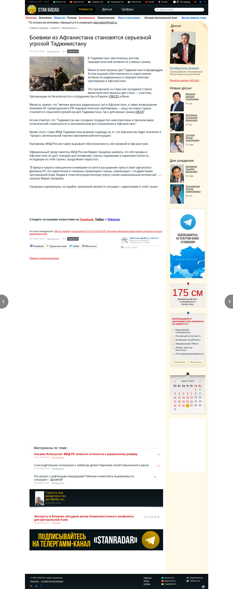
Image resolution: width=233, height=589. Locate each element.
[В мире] (158, 477)
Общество (60, 17)
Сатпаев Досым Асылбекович (192, 138)
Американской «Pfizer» (187, 344)
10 (175, 397)
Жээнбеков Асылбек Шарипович (192, 169)
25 (179, 405)
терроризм (73, 51)
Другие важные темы (193, 17)
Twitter (99, 219)
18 (179, 401)
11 (179, 397)
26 (183, 405)
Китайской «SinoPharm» (187, 340)
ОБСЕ (114, 96)
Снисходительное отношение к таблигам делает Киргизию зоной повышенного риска (91, 465)
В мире (164, 2)
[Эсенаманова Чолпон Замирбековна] (177, 202)
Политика (31, 17)
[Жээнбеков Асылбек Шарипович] (177, 181)
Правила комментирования (44, 258)
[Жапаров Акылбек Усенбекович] (177, 110)
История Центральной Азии (161, 17)
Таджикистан (97, 2)
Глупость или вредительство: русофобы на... (56, 496)
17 (175, 401)
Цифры (147, 584)
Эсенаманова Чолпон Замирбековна (193, 189)
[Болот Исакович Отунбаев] (183, 47)
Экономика (45, 17)
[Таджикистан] (82, 51)
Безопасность (87, 17)
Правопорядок (106, 17)
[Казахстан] (158, 454)
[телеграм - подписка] (187, 277)
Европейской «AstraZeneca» (183, 331)
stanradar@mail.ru (105, 22)
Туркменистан (117, 2)
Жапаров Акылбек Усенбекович (192, 96)
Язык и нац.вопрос (129, 17)
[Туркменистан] (155, 517)
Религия (72, 17)
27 (187, 405)
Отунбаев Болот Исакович (184, 68)
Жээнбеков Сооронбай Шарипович (192, 118)
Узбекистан (136, 2)
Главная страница (38, 28)
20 (187, 401)
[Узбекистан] (158, 517)
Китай (151, 2)
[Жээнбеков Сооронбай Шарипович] (177, 130)
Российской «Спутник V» (188, 336)
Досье (146, 581)
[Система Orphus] (141, 248)
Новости (55, 28)
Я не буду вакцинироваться (189, 354)
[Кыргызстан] (158, 465)
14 (191, 397)
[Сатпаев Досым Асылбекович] (177, 151)
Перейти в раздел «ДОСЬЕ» (184, 80)
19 (183, 401)
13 (187, 397)
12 (183, 397)
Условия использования (52, 581)
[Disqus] (96, 307)
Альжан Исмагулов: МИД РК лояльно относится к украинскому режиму (86, 454)
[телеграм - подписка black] (96, 549)
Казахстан (61, 2)
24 (175, 405)
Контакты (34, 581)
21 (191, 401)
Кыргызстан (78, 2)
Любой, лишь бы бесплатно (183, 348)
